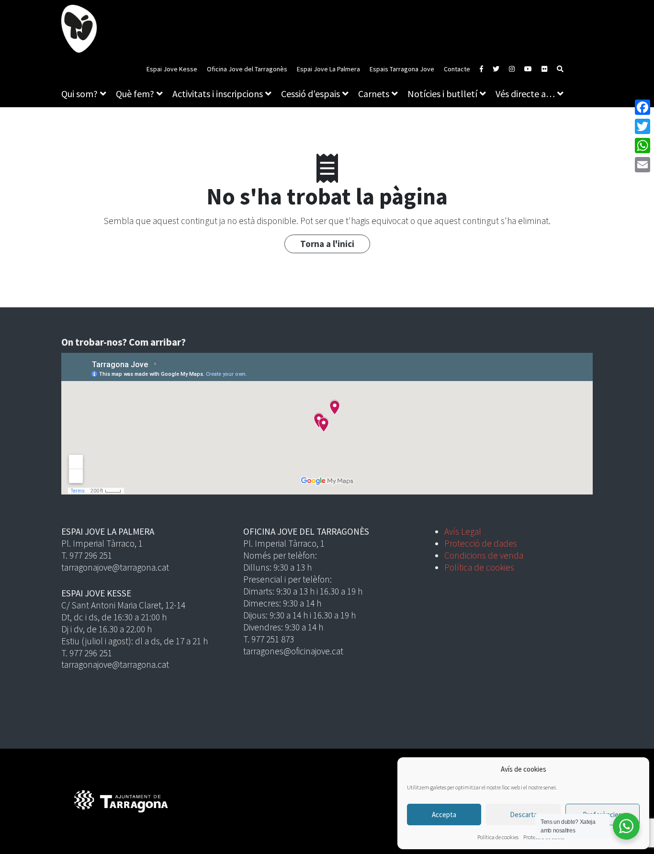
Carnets (373, 94)
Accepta (444, 814)
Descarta (523, 814)
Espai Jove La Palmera (328, 69)
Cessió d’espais (310, 94)
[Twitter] (642, 126)
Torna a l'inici (327, 243)
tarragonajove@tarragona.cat (115, 567)
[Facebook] (642, 107)
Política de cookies (498, 837)
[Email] (642, 164)
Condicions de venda (483, 555)
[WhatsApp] (642, 145)
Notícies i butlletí (442, 94)
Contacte (457, 69)
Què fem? (135, 94)
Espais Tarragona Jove (402, 69)
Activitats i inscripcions (217, 94)
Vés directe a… (525, 94)
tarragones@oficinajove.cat (293, 651)
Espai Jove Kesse (172, 69)
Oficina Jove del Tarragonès (247, 69)
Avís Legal (462, 531)
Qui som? (79, 94)
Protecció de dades (480, 543)
